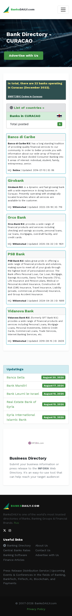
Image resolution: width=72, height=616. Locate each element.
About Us (41, 545)
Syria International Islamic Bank (21, 417)
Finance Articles (13, 559)
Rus (16, 522)
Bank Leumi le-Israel (23, 394)
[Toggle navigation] (63, 10)
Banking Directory (18, 545)
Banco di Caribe (21, 137)
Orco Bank (17, 217)
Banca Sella (16, 377)
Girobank (16, 181)
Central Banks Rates (16, 550)
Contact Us (42, 550)
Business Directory (28, 458)
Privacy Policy (36, 609)
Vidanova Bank (21, 311)
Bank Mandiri (17, 385)
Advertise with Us (23, 55)
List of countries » (29, 108)
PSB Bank (16, 254)
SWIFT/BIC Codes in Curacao (25, 96)
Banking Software (15, 555)
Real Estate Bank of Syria (21, 404)
